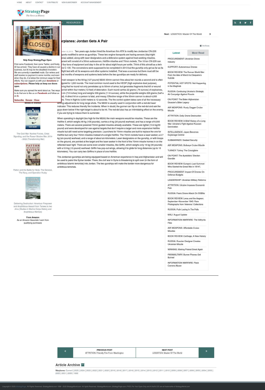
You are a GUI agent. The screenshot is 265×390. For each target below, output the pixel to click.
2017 (125, 370)
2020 (106, 370)
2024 (82, 370)
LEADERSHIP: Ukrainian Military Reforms (187, 179)
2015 (137, 370)
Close (36, 100)
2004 (204, 370)
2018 (119, 370)
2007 (185, 370)
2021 (100, 370)
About (28, 2)
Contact (39, 2)
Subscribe (19, 100)
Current (69, 370)
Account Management (91, 2)
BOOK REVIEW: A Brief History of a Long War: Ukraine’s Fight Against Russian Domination (186, 123)
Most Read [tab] (198, 52)
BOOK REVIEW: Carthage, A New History (187, 235)
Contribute (52, 2)
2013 (149, 370)
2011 (161, 370)
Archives (205, 45)
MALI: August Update (177, 214)
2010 (167, 370)
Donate (29, 100)
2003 (210, 370)
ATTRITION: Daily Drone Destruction (184, 115)
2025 (76, 370)
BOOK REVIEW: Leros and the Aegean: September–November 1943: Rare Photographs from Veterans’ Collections (186, 201)
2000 (70, 373)
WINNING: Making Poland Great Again (185, 249)
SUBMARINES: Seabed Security (183, 140)
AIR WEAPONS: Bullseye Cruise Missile (186, 145)
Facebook (42, 93)
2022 (94, 370)
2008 (179, 370)
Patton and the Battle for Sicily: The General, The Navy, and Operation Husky (32, 171)
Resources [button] (73, 22)
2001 (64, 373)
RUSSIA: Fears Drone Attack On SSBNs (186, 193)
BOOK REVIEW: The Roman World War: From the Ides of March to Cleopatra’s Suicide (186, 75)
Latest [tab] (176, 52)
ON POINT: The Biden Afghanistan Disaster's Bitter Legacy (183, 101)
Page (37, 13)
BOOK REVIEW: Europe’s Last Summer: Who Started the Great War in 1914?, (186, 165)
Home (19, 2)
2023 (88, 370)
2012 (155, 370)
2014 (143, 370)
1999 (76, 373)
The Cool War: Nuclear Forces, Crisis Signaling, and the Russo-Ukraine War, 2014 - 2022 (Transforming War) (33, 136)
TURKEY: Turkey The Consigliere (183, 150)
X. (18, 95)
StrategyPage (21, 386)
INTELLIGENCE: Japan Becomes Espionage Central (183, 133)
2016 (131, 370)
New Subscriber (69, 2)
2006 (192, 370)
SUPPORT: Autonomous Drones (182, 66)
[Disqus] (135, 310)
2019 (113, 370)
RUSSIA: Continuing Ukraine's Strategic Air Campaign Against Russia (186, 93)
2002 (57, 373)
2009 (173, 370)
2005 (198, 370)
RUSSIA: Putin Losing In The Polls (183, 209)
